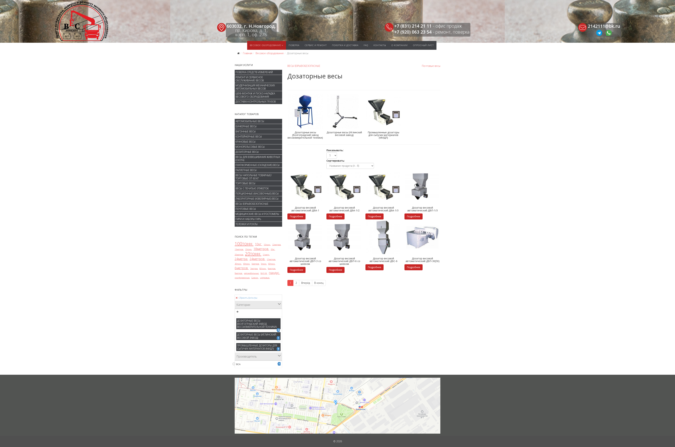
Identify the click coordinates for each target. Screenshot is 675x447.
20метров (239, 254)
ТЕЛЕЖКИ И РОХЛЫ (247, 224)
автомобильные (251, 273)
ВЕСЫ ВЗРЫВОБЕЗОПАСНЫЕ (252, 203)
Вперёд (305, 283)
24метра (241, 259)
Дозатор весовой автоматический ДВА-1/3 (383, 209)
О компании (399, 45)
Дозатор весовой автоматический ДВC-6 (383, 260)
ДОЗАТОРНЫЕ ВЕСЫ (247, 152)
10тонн (267, 244)
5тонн (264, 263)
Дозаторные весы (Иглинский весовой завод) (258, 336)
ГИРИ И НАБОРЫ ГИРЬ (248, 219)
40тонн (246, 263)
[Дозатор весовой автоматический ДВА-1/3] (383, 187)
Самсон (255, 277)
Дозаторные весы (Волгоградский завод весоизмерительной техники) (258, 324)
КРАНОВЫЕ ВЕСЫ (246, 141)
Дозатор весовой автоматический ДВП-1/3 (422, 209)
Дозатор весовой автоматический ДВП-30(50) (422, 260)
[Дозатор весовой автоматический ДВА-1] (305, 187)
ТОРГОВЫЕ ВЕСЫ (245, 183)
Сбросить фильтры (247, 297)
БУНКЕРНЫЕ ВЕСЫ (246, 126)
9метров (239, 273)
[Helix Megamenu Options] (440, 45)
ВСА (258, 364)
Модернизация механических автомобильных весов (255, 87)
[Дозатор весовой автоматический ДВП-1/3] (422, 187)
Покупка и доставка (345, 45)
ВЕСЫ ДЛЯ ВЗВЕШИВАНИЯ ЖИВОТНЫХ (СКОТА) (258, 158)
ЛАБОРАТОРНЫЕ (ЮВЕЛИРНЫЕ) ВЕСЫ (257, 198)
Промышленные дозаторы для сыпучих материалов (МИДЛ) (258, 347)
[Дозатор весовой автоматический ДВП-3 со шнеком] (305, 237)
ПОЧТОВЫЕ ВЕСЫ (246, 208)
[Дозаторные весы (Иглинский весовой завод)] (344, 111)
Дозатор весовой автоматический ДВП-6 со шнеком (344, 261)
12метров (276, 244)
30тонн (238, 263)
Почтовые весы (431, 66)
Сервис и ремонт (316, 45)
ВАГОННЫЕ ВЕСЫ (246, 131)
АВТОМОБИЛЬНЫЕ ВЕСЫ (250, 121)
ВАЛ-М (264, 273)
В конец (318, 283)
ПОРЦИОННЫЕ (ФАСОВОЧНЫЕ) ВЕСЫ (257, 193)
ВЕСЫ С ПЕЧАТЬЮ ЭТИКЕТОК (252, 188)
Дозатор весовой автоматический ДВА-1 (305, 209)
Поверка (294, 45)
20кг (273, 249)
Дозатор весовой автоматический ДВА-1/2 (344, 209)
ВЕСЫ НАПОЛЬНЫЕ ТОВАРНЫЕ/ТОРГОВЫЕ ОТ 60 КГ (254, 177)
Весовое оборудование (265, 45)
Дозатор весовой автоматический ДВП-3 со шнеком (305, 261)
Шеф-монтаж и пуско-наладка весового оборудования (255, 95)
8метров (272, 268)
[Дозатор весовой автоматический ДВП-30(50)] (422, 237)
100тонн (244, 244)
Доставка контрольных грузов (256, 101)
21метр (266, 254)
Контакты (380, 45)
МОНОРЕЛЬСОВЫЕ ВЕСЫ (250, 146)
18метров (261, 249)
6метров (242, 268)
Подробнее (296, 216)
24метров (257, 259)
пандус (274, 273)
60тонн (271, 263)
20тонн (253, 254)
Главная (247, 53)
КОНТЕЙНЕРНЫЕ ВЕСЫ (249, 136)
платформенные (242, 277)
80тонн (262, 268)
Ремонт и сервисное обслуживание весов (250, 79)
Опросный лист (423, 45)
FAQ (366, 45)
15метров (239, 249)
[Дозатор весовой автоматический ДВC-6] (383, 237)
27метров (271, 259)
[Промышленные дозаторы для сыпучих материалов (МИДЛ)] (383, 111)
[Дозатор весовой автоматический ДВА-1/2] (344, 187)
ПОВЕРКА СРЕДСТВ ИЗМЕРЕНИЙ (254, 72)
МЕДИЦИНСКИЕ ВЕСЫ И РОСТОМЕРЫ (257, 214)
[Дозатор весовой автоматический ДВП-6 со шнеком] (344, 237)
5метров (255, 263)
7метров (254, 268)
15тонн (248, 249)
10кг (258, 244)
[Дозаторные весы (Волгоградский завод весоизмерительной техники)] (305, 111)
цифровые (265, 277)
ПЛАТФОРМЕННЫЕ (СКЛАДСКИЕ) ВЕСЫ (258, 165)
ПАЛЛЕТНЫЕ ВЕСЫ (246, 170)
